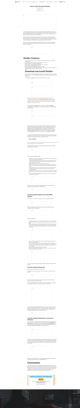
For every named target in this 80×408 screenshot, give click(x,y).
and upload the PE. (50, 323)
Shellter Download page (43, 99)
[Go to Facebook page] (60, 1)
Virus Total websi (44, 323)
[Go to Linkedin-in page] (63, 1)
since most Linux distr (50, 99)
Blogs (30, 1)
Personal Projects (42, 1)
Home (23, 1)
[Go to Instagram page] (61, 1)
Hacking (47, 1)
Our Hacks (55, 1)
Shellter (43, 367)
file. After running (37, 324)
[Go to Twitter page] (64, 1)
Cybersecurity (34, 1)
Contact (51, 1)
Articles (27, 1)
